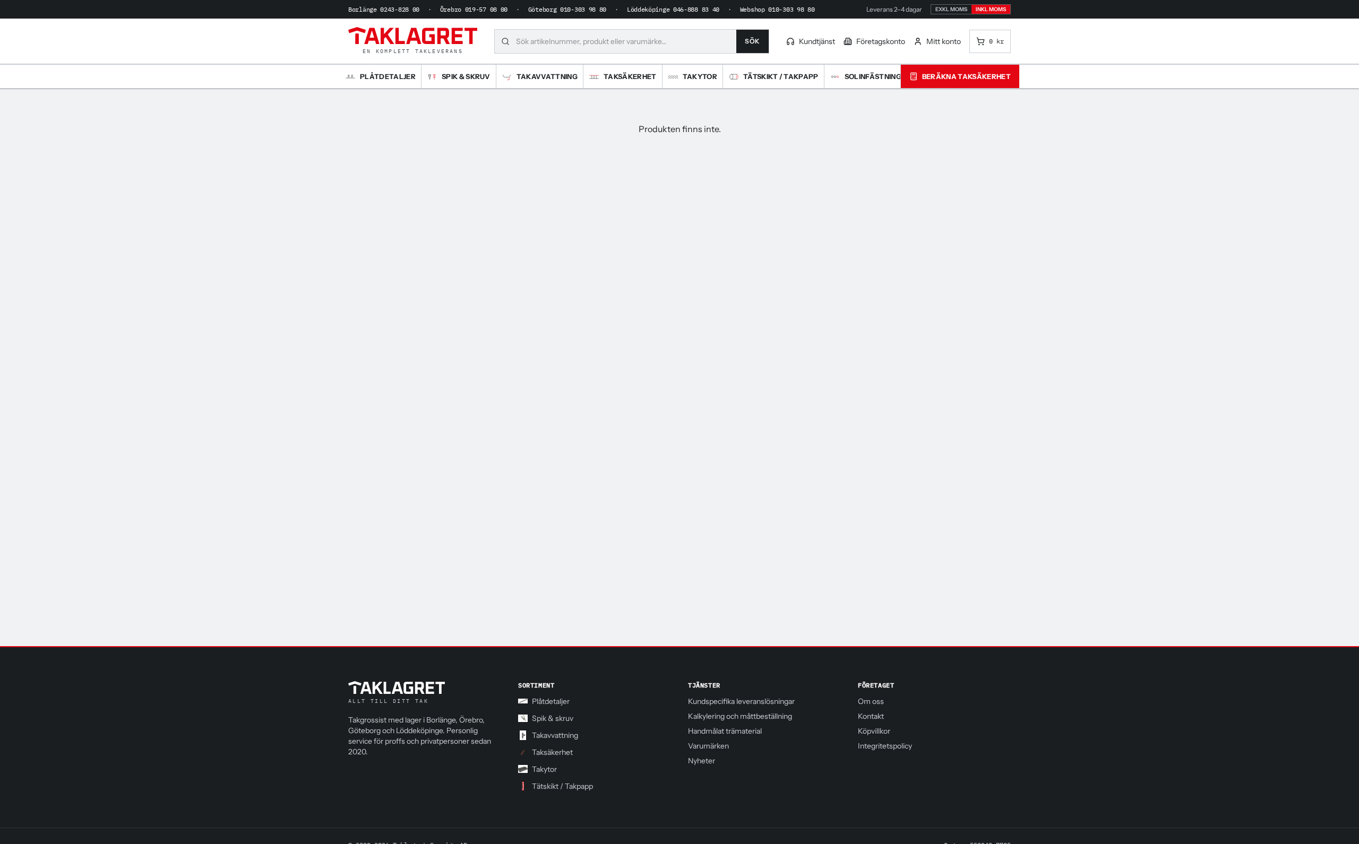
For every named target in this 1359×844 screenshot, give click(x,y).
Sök (752, 41)
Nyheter (701, 760)
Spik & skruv (552, 718)
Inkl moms (991, 9)
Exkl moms (951, 9)
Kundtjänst (817, 41)
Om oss (871, 701)
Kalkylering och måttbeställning (740, 716)
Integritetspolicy (885, 746)
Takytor (544, 769)
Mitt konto (943, 41)
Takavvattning (555, 735)
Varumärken (708, 746)
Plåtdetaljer (551, 701)
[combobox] (626, 41)
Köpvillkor (874, 731)
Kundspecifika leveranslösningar (741, 701)
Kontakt (871, 716)
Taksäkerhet (552, 752)
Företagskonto (880, 41)
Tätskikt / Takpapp (562, 786)
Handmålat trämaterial (725, 731)
